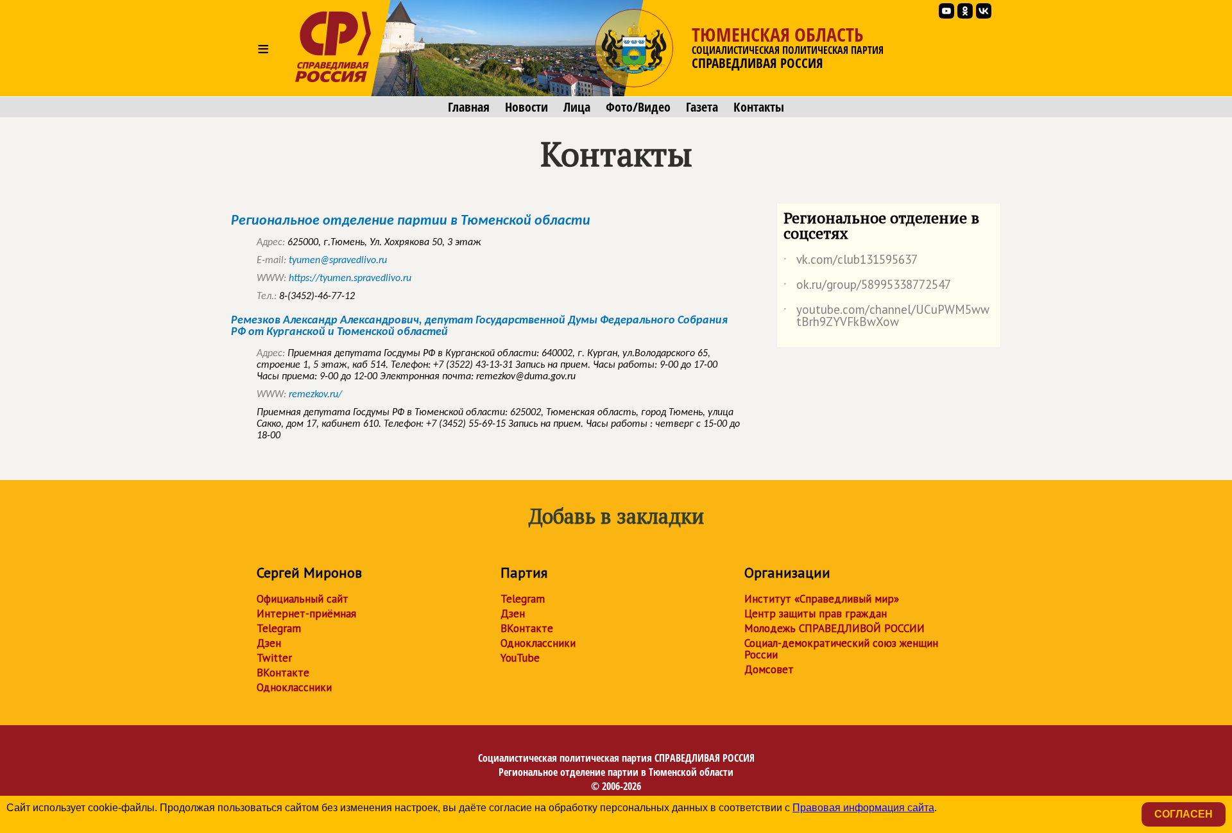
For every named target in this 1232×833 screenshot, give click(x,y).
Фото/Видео (638, 107)
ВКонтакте (283, 672)
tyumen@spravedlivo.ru (338, 260)
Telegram (279, 628)
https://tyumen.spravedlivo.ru (350, 278)
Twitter (274, 658)
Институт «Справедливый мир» (821, 599)
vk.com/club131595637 (850, 261)
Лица (576, 107)
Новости (526, 107)
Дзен (269, 643)
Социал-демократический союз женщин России (841, 648)
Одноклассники (294, 687)
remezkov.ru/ (315, 395)
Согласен (1183, 814)
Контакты (758, 107)
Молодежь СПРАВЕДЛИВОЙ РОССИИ (834, 628)
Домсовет (769, 669)
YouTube (520, 658)
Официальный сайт (302, 599)
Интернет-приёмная (306, 613)
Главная (469, 107)
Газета (702, 107)
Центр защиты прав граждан (815, 613)
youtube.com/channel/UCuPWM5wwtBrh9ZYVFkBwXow (886, 316)
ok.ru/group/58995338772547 (867, 287)
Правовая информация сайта (863, 807)
